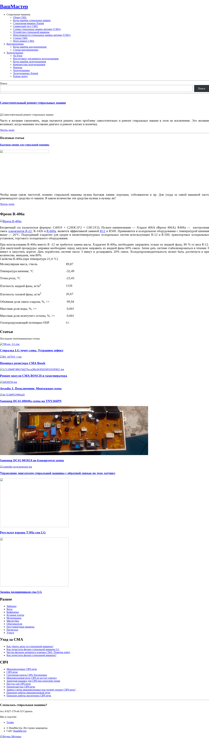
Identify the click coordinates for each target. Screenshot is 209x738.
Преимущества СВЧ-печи (21, 686)
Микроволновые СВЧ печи (22, 669)
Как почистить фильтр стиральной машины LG (33, 649)
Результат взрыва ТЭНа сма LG (23, 532)
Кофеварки (13, 612)
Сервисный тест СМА (25, 26)
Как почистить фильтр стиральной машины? (31, 655)
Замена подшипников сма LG (21, 592)
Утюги (10, 632)
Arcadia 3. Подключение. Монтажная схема (31, 388)
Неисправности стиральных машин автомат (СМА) (42, 35)
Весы (9, 609)
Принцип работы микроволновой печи (28, 692)
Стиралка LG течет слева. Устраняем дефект (31, 350)
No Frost (17, 55)
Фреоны (17, 67)
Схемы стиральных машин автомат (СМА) (37, 29)
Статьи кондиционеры (25, 49)
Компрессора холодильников (29, 64)
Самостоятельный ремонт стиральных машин (33, 102)
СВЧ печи (12, 672)
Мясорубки (13, 620)
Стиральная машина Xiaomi (28, 23)
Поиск (3, 83)
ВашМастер (14, 6)
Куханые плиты (15, 615)
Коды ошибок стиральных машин (32, 20)
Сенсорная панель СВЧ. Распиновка (27, 675)
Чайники (11, 606)
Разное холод (20, 76)
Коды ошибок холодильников (29, 61)
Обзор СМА (20, 17)
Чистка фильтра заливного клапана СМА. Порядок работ (38, 652)
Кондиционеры (15, 43)
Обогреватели (14, 623)
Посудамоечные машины (20, 626)
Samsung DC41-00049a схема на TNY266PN (31, 401)
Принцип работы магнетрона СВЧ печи (29, 695)
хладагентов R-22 (20, 231)
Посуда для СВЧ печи (19, 683)
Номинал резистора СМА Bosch (22, 363)
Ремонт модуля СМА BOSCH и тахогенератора (33, 375)
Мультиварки (14, 618)
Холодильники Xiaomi (25, 73)
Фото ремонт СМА (23, 41)
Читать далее (7, 130)
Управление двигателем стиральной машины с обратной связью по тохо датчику (57, 473)
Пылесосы (12, 629)
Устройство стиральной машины (31, 32)
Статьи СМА (20, 38)
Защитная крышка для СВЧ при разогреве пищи (33, 680)
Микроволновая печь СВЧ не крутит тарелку (32, 678)
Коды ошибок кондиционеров (30, 46)
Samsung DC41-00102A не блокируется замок (32, 460)
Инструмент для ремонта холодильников (36, 58)
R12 (102, 231)
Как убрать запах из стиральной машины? (30, 646)
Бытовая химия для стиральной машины (24, 144)
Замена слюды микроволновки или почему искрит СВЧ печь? (41, 689)
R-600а (51, 231)
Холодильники (15, 52)
